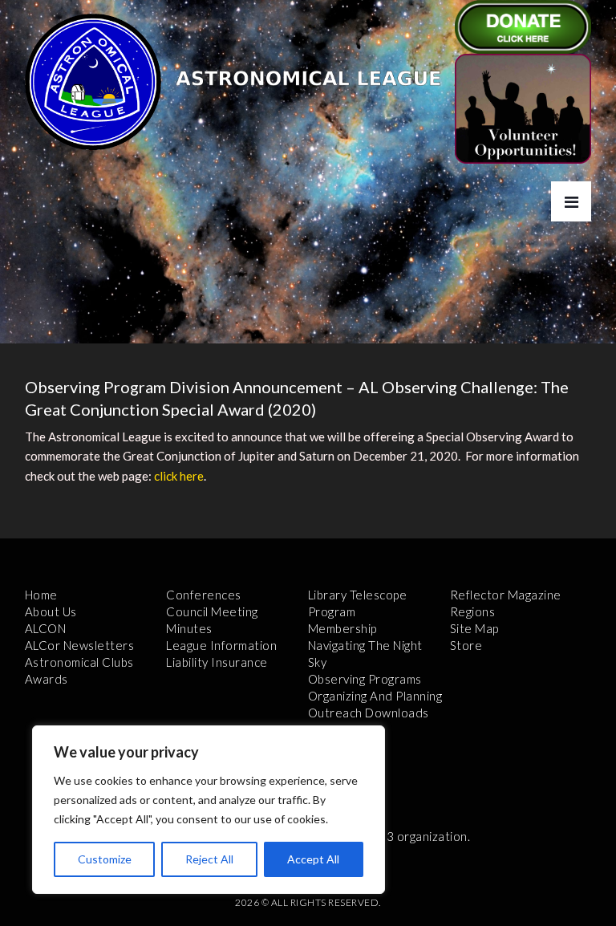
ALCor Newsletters (80, 645)
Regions (473, 611)
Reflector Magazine (505, 594)
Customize (105, 859)
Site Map (474, 628)
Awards (46, 679)
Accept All (313, 859)
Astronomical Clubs (79, 662)
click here (179, 476)
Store (466, 645)
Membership (342, 628)
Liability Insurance (217, 662)
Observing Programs (365, 679)
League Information (221, 645)
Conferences (203, 594)
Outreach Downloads (368, 712)
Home (41, 594)
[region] (208, 809)
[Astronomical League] (93, 81)
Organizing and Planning (375, 695)
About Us (51, 611)
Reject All (209, 859)
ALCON (46, 628)
